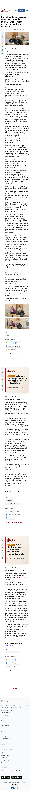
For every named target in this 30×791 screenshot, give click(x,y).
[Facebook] (6, 770)
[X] (9, 770)
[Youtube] (12, 770)
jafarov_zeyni (11, 494)
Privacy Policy (4, 757)
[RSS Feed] (23, 770)
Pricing (3, 747)
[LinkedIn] (19, 770)
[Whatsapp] (2, 770)
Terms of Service (5, 755)
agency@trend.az (5, 715)
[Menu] (27, 10)
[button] (2, 33)
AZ (15, 788)
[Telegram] (16, 770)
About (2, 731)
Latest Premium (5, 725)
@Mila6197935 (9, 645)
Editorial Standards (5, 738)
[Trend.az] (5, 10)
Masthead (3, 734)
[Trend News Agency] (5, 701)
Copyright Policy (5, 760)
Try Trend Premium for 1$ (15, 354)
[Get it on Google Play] (16, 777)
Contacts (3, 736)
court (8, 335)
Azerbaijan (9, 500)
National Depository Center (13, 503)
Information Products (6, 749)
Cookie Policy (4, 762)
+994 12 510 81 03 (5, 714)
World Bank (16, 652)
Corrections (4, 741)
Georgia (8, 652)
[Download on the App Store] (5, 777)
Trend (7, 69)
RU (17, 788)
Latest (2, 723)
